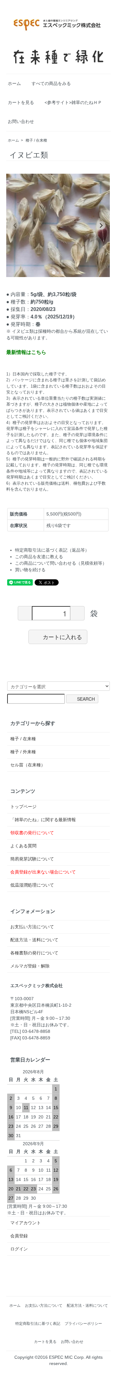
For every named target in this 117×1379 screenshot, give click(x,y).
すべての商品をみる (51, 83)
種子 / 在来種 (36, 140)
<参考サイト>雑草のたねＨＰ (73, 102)
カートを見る (21, 102)
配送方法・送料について (34, 939)
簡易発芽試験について (32, 858)
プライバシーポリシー (83, 1323)
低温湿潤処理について (32, 884)
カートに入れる (62, 637)
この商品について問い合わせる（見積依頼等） (61, 563)
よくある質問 (23, 845)
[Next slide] (101, 225)
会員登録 (19, 1235)
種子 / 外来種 (23, 751)
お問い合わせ (21, 121)
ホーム (14, 83)
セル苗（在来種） (27, 764)
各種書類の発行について (34, 952)
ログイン (19, 1248)
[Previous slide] (15, 225)
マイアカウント (25, 1222)
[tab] (53, 272)
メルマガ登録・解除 (30, 965)
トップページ (23, 806)
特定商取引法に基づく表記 (37, 1323)
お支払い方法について (32, 926)
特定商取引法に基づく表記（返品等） (52, 550)
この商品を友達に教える (39, 556)
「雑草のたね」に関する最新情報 (43, 819)
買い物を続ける (30, 569)
